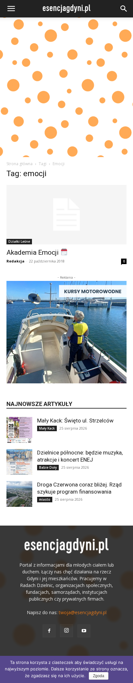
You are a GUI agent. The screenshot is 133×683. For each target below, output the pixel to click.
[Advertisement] (66, 87)
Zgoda (98, 676)
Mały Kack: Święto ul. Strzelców (75, 420)
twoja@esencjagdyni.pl (83, 612)
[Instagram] (66, 630)
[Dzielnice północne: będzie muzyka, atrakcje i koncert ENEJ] (19, 462)
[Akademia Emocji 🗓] (66, 214)
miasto (44, 499)
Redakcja (15, 261)
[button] (11, 8)
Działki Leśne (19, 241)
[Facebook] (49, 630)
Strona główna (19, 163)
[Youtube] (83, 630)
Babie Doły (48, 467)
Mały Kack (47, 428)
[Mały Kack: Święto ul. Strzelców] (19, 430)
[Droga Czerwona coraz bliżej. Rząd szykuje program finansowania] (19, 494)
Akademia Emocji (33, 252)
